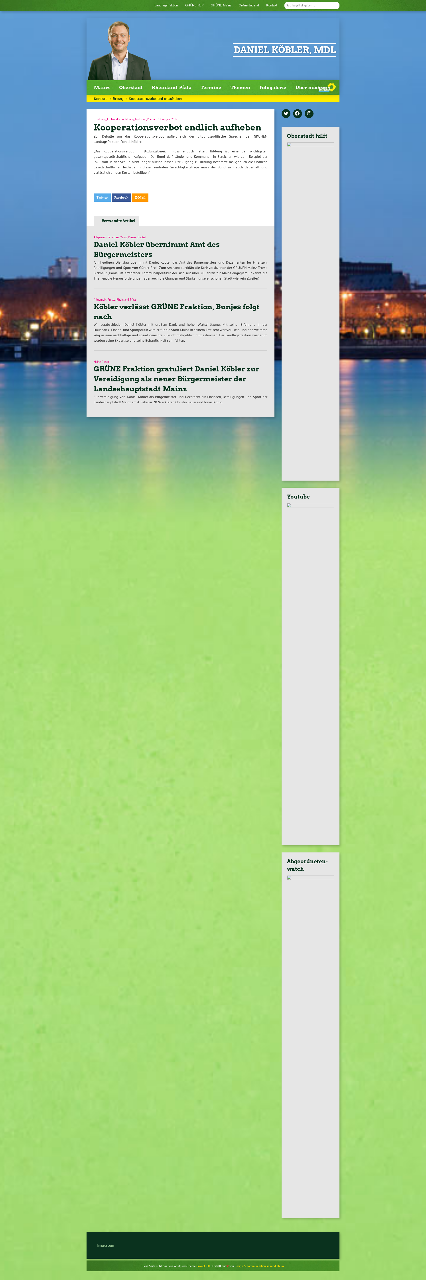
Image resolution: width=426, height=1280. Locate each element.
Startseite (100, 98)
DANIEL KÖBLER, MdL (285, 50)
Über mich (308, 87)
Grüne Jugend (249, 5)
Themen (240, 87)
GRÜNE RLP (194, 5)
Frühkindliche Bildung (120, 119)
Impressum (105, 1245)
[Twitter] (286, 114)
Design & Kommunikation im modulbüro (259, 1266)
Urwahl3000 (203, 1266)
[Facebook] (297, 114)
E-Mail (140, 197)
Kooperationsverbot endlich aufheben (177, 127)
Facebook (121, 197)
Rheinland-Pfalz (171, 87)
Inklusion (140, 119)
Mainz (102, 87)
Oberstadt (131, 87)
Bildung (118, 98)
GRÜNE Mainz (221, 5)
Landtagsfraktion (166, 5)
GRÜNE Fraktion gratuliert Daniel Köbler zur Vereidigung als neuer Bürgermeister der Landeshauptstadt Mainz (176, 379)
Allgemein (100, 237)
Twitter (102, 197)
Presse (151, 119)
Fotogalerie (272, 87)
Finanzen (113, 237)
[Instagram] (309, 114)
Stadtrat (141, 237)
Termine (211, 87)
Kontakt (271, 5)
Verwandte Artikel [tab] (118, 221)
